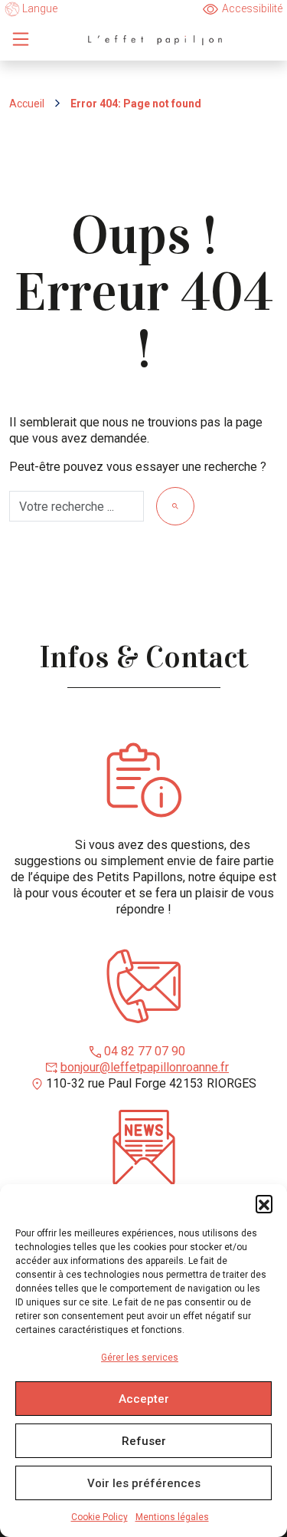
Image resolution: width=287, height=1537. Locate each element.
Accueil (26, 103)
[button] (264, 1203)
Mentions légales (172, 1517)
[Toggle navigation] (20, 39)
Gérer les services (139, 1357)
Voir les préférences (144, 1483)
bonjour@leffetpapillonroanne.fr (144, 1067)
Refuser (144, 1441)
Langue (38, 8)
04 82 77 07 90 (144, 1051)
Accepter (144, 1399)
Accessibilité (252, 8)
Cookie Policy (99, 1517)
